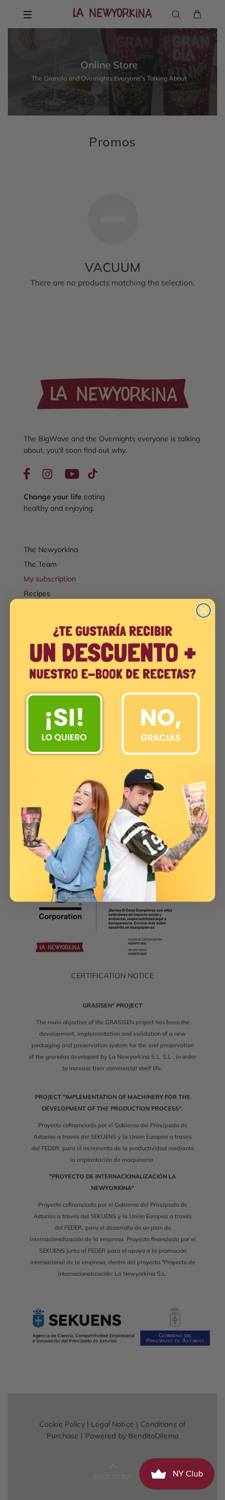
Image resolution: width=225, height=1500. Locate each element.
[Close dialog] (203, 610)
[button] (64, 723)
